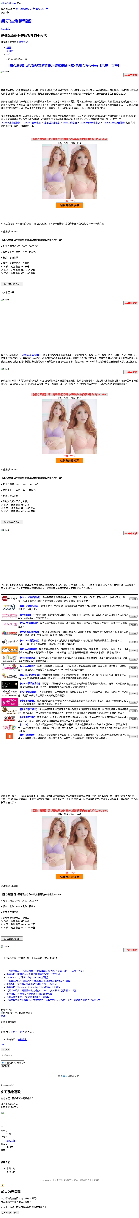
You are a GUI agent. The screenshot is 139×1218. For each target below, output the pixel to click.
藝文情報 (23, 42)
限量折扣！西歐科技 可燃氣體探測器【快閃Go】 (30, 994)
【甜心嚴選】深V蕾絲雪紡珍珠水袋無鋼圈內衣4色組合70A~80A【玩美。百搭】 (64, 65)
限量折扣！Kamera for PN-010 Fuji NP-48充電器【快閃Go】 (35, 987)
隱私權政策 (84, 1180)
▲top (3, 1044)
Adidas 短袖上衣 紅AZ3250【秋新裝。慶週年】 (29, 997)
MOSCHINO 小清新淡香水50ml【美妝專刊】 (28, 977)
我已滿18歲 (6, 1213)
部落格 (10, 51)
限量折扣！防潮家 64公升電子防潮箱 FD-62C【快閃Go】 (34, 974)
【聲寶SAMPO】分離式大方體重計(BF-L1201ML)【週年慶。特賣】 (39, 981)
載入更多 (5, 1050)
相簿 (9, 47)
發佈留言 (5, 1066)
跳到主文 (5, 28)
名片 (9, 54)
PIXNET (49, 1180)
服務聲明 (95, 1180)
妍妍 (3, 1016)
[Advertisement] (69, 329)
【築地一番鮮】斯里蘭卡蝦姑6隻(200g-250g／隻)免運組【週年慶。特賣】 (42, 990)
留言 (22, 1032)
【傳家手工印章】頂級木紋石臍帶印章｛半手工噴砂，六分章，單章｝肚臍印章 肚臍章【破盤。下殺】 (56, 1000)
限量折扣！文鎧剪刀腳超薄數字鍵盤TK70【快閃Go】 (32, 984)
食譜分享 (22, 1039)
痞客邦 (16, 1032)
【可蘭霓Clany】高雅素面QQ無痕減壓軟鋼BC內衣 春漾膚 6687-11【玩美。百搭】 (46, 971)
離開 (15, 1213)
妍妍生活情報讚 (16, 21)
